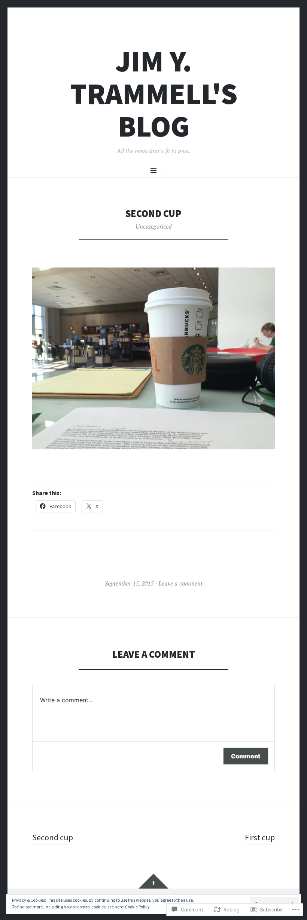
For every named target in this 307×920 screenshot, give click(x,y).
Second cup (52, 837)
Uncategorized (154, 226)
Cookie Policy (137, 907)
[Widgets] (153, 881)
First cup (260, 837)
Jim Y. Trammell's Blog (153, 94)
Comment (246, 756)
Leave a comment (180, 583)
